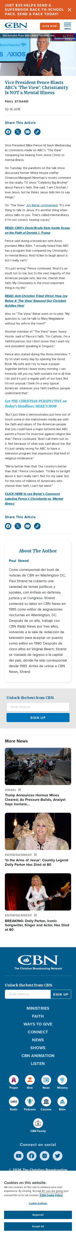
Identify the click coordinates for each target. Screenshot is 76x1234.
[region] (38, 1202)
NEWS (38, 1040)
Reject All (37, 1215)
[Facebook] (8, 132)
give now (50, 26)
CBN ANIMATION (38, 1056)
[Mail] (27, 132)
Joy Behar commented (42, 205)
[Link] (37, 132)
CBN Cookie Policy (51, 1195)
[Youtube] (19, 1156)
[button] (65, 26)
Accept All (38, 1226)
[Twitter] (18, 132)
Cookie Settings (38, 1203)
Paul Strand (17, 101)
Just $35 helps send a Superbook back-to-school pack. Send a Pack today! (34, 10)
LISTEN (38, 1064)
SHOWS (37, 1048)
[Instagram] (44, 1156)
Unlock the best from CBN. (30, 697)
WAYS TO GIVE (38, 1024)
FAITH (38, 1016)
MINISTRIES (38, 1008)
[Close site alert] (69, 9)
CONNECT (38, 1032)
